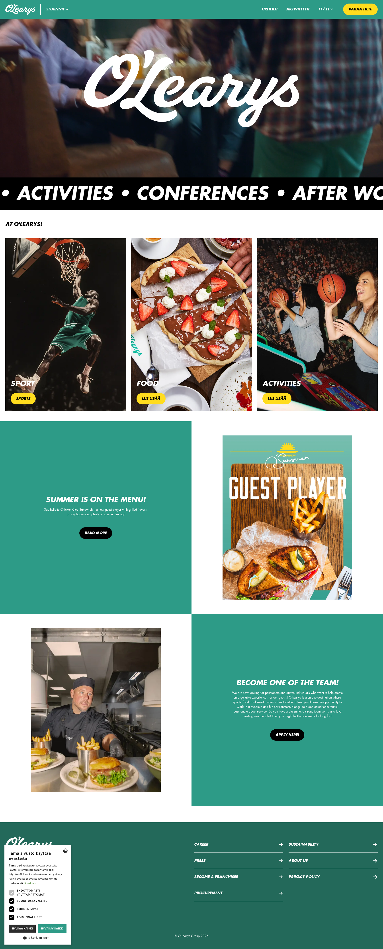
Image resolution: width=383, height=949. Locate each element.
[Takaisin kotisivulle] (20, 9)
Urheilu (269, 9)
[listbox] (65, 851)
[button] (58, 9)
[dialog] (37, 895)
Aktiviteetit (298, 9)
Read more (96, 533)
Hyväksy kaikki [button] (52, 928)
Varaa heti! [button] (360, 9)
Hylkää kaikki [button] (22, 928)
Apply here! (287, 735)
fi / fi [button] (324, 9)
